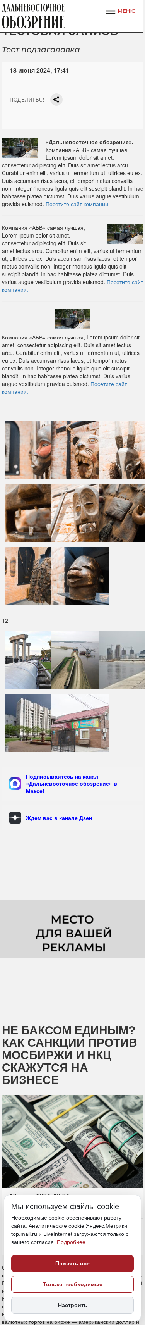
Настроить (72, 1305)
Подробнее (72, 1242)
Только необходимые (72, 1284)
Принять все (72, 1263)
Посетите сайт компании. (78, 204)
